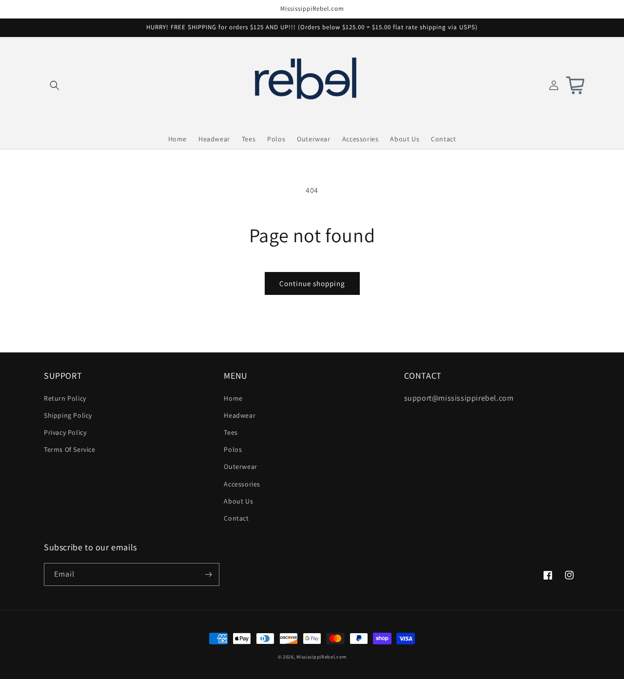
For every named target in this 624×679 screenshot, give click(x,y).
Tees (230, 432)
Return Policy (65, 398)
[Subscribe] (208, 574)
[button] (54, 85)
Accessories (242, 484)
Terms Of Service (70, 449)
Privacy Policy (65, 432)
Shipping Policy (68, 415)
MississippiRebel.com (321, 657)
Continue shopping (312, 283)
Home (233, 398)
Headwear (239, 415)
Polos (233, 449)
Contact (236, 518)
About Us (238, 501)
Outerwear (240, 466)
